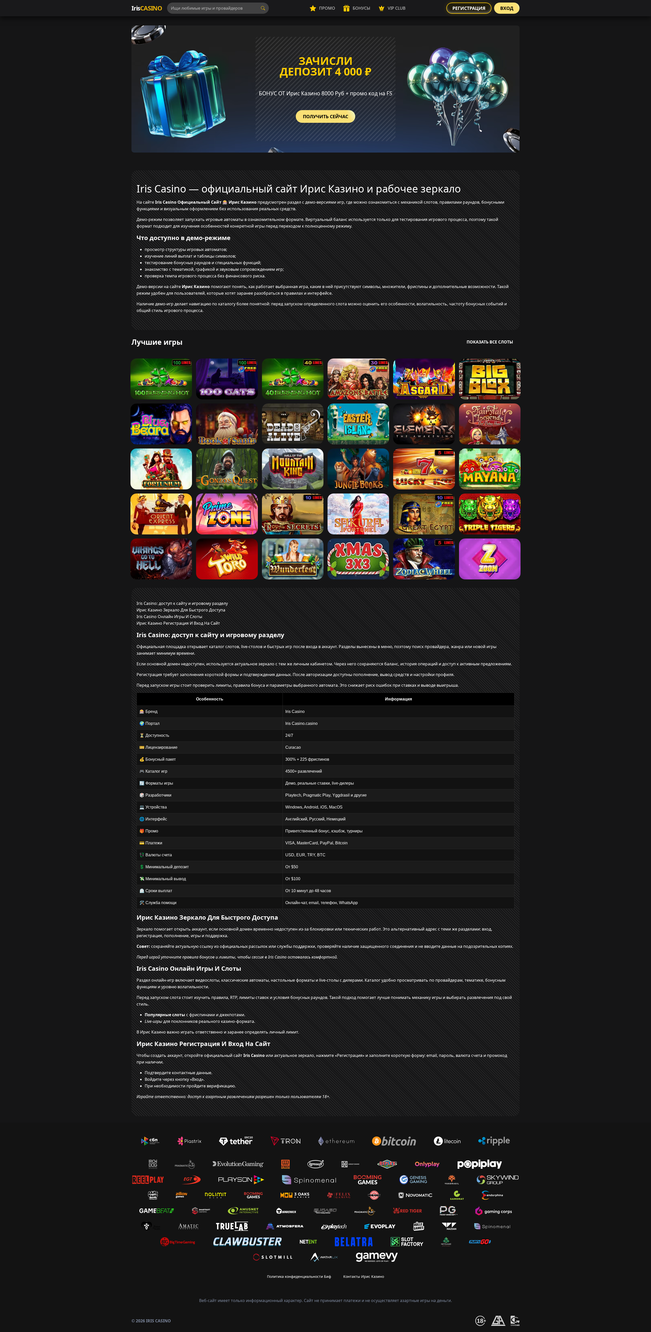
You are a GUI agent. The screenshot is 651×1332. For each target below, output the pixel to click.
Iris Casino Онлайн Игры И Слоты (169, 616)
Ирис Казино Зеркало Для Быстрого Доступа (181, 610)
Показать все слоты (490, 342)
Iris (146, 8)
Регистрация (468, 8)
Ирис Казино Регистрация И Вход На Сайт (178, 623)
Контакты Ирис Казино (363, 1276)
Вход (506, 8)
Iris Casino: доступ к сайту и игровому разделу (182, 603)
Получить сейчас (325, 116)
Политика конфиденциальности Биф (299, 1276)
